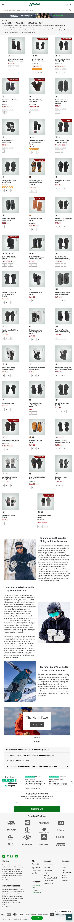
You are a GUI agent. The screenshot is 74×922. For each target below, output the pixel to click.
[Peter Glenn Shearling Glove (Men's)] (37, 86)
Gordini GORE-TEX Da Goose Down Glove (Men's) (9, 294)
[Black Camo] (59, 137)
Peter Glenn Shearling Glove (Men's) (35, 100)
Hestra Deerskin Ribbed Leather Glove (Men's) (62, 293)
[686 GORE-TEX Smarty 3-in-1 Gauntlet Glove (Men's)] (37, 127)
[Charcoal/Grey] (57, 96)
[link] (37, 15)
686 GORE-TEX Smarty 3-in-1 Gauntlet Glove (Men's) (37, 142)
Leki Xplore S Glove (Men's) (61, 478)
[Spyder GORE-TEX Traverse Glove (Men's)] (40, 45)
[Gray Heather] (6, 253)
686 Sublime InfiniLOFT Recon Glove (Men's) (36, 181)
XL (15, 69)
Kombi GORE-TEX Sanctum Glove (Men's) (62, 258)
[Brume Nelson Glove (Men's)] (37, 279)
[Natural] (12, 56)
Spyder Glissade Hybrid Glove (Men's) (62, 60)
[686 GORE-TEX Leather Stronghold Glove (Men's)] (16, 45)
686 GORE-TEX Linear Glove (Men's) (9, 181)
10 (3, 113)
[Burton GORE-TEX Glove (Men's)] (10, 243)
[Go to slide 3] (39, 737)
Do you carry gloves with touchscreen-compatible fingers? (30, 755)
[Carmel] (30, 215)
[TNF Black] (57, 327)
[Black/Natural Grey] (33, 253)
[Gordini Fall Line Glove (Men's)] (63, 389)
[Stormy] (36, 56)
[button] (37, 724)
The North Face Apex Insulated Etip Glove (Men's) (35, 405)
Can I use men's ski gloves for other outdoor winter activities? (31, 766)
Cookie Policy (48, 880)
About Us (65, 865)
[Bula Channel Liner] (10, 389)
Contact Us (65, 880)
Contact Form (36, 892)
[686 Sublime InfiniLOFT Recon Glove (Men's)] (37, 166)
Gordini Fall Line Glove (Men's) (62, 404)
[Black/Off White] (4, 137)
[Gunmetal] (6, 327)
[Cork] (30, 437)
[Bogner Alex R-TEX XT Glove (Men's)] (10, 127)
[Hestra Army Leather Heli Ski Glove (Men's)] (37, 353)
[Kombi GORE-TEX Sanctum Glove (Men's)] (63, 243)
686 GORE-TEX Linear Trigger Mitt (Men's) (62, 141)
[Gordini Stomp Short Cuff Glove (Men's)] (37, 463)
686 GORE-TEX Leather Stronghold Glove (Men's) (16, 60)
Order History (36, 870)
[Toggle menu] (4, 4)
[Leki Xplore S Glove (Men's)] (63, 463)
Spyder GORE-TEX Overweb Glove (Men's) (62, 441)
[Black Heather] (57, 177)
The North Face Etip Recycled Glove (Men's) (62, 331)
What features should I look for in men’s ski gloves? (27, 750)
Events (64, 867)
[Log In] (67, 4)
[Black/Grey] (4, 215)
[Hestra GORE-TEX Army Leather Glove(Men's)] (37, 243)
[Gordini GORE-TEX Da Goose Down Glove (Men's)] (10, 279)
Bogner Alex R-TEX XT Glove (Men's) (9, 141)
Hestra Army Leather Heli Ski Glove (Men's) (37, 368)
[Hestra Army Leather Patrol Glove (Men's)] (10, 353)
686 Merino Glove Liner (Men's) (62, 181)
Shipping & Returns (50, 865)
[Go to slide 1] (35, 737)
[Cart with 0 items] (70, 4)
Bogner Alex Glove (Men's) (10, 441)
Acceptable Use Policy (51, 878)
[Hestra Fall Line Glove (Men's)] (37, 427)
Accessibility (48, 870)
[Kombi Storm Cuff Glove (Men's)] (10, 316)
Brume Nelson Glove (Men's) (35, 293)
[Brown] (30, 96)
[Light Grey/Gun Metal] (4, 474)
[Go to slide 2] (37, 737)
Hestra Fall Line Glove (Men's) (35, 441)
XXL (68, 226)
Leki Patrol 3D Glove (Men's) (8, 516)
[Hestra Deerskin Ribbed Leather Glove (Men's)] (63, 279)
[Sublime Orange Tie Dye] (30, 177)
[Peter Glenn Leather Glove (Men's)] (10, 86)
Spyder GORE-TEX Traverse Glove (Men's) (39, 60)
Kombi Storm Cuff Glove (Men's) (10, 331)
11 (6, 113)
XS (3, 409)
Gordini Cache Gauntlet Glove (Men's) (9, 478)
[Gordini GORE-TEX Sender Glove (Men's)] (63, 205)
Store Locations (67, 873)
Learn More (6, 880)
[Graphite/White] (4, 512)
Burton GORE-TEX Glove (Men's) (9, 258)
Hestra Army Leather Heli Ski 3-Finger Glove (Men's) (63, 368)
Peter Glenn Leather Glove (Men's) (10, 100)
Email (16, 802)
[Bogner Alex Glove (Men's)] (10, 427)
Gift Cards (47, 867)
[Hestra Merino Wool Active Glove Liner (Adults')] (63, 86)
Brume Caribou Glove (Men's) (35, 219)
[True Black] (4, 253)
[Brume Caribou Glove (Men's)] (37, 205)
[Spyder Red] (59, 437)
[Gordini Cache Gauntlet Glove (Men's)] (10, 463)
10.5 (6, 449)
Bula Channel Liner (8, 403)
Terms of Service (49, 883)
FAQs (46, 873)
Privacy (46, 875)
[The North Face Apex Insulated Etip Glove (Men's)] (37, 389)
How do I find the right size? (17, 761)
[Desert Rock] (12, 253)
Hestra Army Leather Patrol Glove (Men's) (8, 368)
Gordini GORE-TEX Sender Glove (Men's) (63, 219)
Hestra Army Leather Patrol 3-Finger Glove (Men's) (35, 331)
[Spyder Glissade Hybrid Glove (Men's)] (63, 45)
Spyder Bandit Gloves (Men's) (44, 516)
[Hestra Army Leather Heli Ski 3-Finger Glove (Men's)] (63, 353)
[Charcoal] (33, 137)
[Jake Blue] (9, 253)
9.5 (3, 449)
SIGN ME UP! (37, 809)
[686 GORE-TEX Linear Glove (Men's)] (10, 166)
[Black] (10, 56)
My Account (36, 868)
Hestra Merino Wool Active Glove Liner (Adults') (61, 101)
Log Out (34, 873)
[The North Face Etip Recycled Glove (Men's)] (63, 316)
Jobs (63, 870)
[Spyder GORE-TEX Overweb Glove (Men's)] (63, 427)
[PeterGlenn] (36, 4)
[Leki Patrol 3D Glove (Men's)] (10, 501)
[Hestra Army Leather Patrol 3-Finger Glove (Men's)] (37, 316)
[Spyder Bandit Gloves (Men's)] (45, 501)
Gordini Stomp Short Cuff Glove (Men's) (37, 478)
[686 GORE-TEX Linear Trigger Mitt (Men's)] (63, 127)
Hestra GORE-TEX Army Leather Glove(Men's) (36, 258)
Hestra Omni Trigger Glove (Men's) (8, 219)
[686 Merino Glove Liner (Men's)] (63, 166)
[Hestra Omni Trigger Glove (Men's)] (10, 205)
